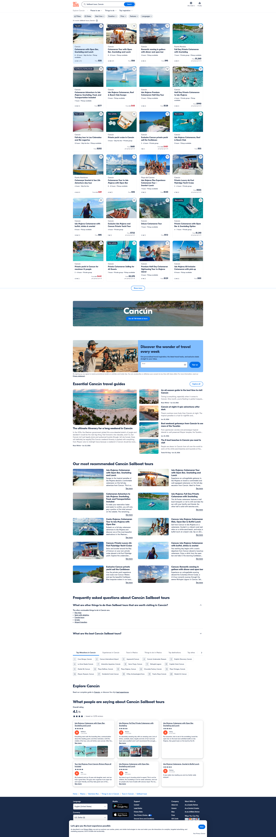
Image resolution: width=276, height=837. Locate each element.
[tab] (86, 653)
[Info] (97, 21)
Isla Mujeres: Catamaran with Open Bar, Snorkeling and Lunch (90, 724)
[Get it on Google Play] (121, 806)
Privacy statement (79, 376)
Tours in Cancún (128, 794)
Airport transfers (81, 622)
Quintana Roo (93, 794)
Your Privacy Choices (141, 815)
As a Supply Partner (191, 805)
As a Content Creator (192, 808)
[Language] (191, 3)
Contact (136, 805)
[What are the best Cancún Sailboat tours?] (200, 633)
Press (173, 815)
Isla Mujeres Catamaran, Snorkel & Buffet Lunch (181, 764)
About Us (174, 805)
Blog (172, 812)
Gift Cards (174, 819)
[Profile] (199, 3)
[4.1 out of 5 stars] (79, 716)
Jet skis (77, 620)
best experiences (122, 692)
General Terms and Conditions (144, 819)
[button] (88, 43)
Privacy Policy (138, 812)
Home (75, 794)
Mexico (82, 794)
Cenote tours (79, 617)
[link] (88, 43)
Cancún (97, 692)
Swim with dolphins (82, 615)
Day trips (78, 613)
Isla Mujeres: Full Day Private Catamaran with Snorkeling (136, 724)
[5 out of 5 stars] (94, 729)
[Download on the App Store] (121, 815)
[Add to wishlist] (101, 26)
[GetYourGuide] (76, 4)
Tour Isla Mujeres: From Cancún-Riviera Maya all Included (93, 765)
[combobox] (102, 4)
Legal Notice (138, 808)
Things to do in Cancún (110, 794)
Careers (173, 808)
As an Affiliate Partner (192, 812)
